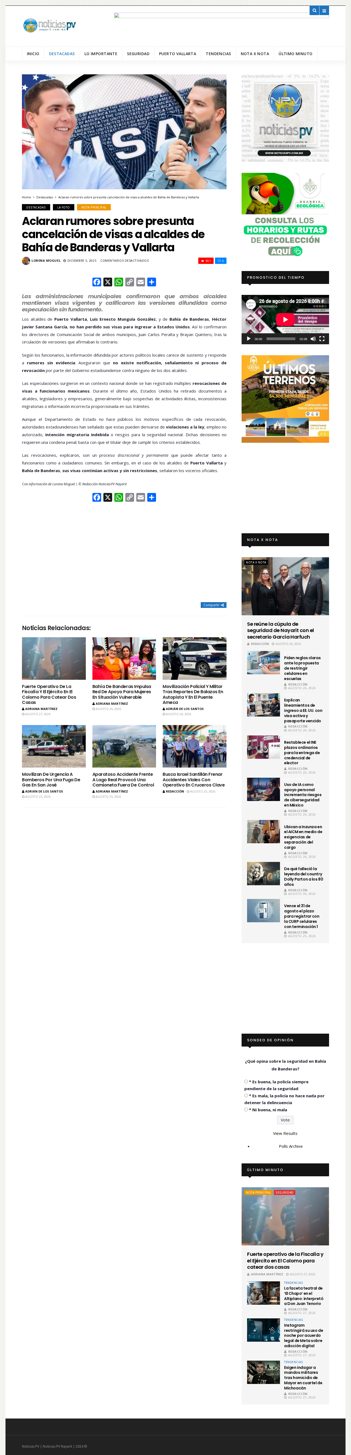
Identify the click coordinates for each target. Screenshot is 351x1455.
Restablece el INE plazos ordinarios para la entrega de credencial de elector (302, 753)
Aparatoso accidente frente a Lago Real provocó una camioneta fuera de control (123, 779)
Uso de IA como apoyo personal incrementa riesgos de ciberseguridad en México (302, 795)
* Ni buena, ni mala (268, 1109)
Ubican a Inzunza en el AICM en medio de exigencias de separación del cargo (303, 837)
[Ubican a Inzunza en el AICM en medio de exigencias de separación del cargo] (263, 831)
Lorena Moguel (46, 260)
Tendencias (218, 53)
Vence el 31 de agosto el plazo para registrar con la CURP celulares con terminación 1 (301, 916)
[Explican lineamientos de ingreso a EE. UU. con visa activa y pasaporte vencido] (263, 705)
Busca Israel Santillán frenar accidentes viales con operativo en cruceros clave (194, 779)
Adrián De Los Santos (185, 709)
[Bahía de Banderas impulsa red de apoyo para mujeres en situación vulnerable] (124, 658)
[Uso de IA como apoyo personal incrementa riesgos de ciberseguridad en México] (263, 789)
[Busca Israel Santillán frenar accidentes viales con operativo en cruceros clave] (195, 746)
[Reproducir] (248, 339)
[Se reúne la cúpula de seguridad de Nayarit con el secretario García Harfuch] (285, 586)
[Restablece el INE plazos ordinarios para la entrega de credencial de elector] (263, 747)
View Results (285, 1133)
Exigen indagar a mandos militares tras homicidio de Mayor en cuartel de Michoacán (303, 1378)
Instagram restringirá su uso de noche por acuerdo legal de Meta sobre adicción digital (303, 1336)
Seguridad (138, 53)
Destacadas (62, 53)
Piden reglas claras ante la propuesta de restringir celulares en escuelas (302, 668)
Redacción (175, 791)
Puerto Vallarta (177, 53)
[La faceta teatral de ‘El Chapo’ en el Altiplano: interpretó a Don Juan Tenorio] (263, 1293)
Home (26, 197)
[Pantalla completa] (322, 339)
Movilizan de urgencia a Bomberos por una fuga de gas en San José (51, 779)
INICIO (33, 53)
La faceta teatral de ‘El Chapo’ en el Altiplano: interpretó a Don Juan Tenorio (303, 1296)
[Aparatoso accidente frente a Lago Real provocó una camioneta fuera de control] (124, 746)
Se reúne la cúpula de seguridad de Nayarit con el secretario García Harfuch (280, 630)
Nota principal (93, 207)
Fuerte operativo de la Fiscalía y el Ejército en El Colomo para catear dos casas (49, 694)
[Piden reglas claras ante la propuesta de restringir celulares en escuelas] (263, 662)
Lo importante (100, 53)
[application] (285, 319)
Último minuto (295, 53)
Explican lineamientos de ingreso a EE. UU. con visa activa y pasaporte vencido (303, 710)
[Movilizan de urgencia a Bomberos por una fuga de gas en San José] (54, 746)
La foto (63, 207)
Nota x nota (255, 53)
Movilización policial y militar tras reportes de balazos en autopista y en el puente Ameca (193, 694)
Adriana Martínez (41, 709)
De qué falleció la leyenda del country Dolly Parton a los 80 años (303, 876)
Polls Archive (291, 1146)
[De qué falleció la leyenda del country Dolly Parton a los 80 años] (263, 873)
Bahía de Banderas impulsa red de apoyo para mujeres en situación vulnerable (121, 691)
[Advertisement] (124, 552)
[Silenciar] (313, 339)
